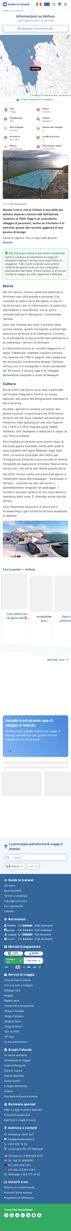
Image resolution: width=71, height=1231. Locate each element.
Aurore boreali (12, 1080)
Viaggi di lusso (12, 1021)
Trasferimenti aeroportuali (19, 1005)
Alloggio (8, 995)
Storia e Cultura (13, 1070)
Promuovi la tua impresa (18, 1192)
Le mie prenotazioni (15, 1041)
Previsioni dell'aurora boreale (20, 1096)
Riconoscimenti (13, 890)
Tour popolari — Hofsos (19, 569)
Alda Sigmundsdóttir (19, 204)
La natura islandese (15, 1055)
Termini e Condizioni (15, 895)
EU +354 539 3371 (19, 1165)
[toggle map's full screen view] (65, 91)
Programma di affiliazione (19, 1197)
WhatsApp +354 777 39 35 (24, 1174)
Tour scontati (11, 1031)
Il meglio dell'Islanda (15, 1086)
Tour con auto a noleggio (18, 985)
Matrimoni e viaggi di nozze (20, 1119)
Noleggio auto (12, 990)
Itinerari (8, 1091)
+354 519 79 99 (17, 1144)
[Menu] (65, 4)
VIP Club (9, 1036)
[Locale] (38, 4)
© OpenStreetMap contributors (55, 95)
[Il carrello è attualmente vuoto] (59, 4)
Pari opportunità (13, 906)
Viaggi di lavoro (13, 1026)
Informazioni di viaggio (17, 1060)
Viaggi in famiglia (14, 1010)
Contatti (8, 911)
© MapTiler (36, 95)
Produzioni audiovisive (17, 1114)
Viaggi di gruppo (13, 1016)
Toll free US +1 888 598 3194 (25, 1155)
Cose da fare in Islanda (17, 980)
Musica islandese (14, 1075)
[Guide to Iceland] (16, 4)
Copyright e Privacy (15, 900)
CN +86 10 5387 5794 (21, 1169)
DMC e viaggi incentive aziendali (23, 1109)
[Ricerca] (53, 4)
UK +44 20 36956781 (21, 1160)
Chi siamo (9, 885)
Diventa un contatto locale (19, 1187)
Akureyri (52, 375)
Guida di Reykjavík (15, 1065)
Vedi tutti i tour (56, 659)
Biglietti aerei (11, 1000)
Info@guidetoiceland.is (21, 1139)
